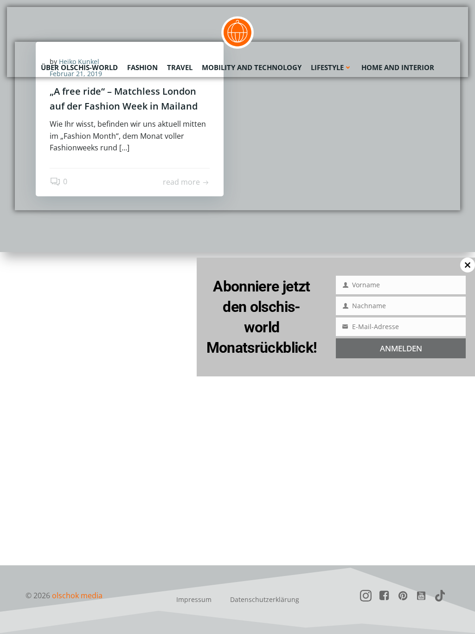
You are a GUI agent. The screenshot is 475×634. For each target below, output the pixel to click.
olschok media (77, 595)
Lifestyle (327, 67)
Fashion (142, 67)
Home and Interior (397, 67)
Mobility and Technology (252, 67)
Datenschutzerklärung (264, 599)
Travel (180, 67)
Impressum (194, 599)
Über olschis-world (79, 67)
